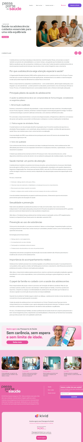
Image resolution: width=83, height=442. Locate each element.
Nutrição (66, 371)
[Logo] (11, 6)
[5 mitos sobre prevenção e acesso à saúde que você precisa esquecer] (31, 363)
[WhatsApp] (76, 53)
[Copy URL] (79, 53)
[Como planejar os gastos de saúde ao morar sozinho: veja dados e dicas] (10, 363)
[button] (63, 5)
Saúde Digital (46, 371)
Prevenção (5, 37)
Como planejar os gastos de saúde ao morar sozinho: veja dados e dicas (10, 375)
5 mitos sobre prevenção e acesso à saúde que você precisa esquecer (29, 375)
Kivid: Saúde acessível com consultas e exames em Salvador (50, 375)
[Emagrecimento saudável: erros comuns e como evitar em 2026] (72, 363)
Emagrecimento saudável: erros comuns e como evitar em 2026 (72, 375)
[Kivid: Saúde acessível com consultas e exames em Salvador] (52, 363)
